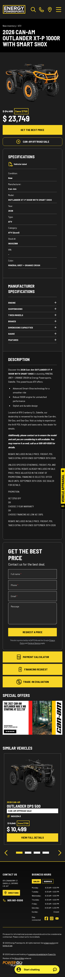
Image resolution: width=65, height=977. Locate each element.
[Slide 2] (28, 853)
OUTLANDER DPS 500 (23, 806)
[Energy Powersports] (14, 9)
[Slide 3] (37, 853)
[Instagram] (52, 918)
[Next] (59, 852)
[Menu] (58, 9)
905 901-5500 (15, 900)
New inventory (9, 25)
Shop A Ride (19, 958)
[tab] (36, 881)
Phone (14, 585)
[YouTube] (57, 918)
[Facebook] (46, 918)
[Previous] (6, 852)
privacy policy (49, 943)
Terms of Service (34, 643)
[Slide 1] (19, 853)
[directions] (50, 9)
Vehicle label (20, 164)
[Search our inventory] (33, 9)
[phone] (41, 9)
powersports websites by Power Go (42, 954)
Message (15, 606)
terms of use (7, 945)
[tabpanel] (45, 899)
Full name (16, 574)
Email (14, 596)
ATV (19, 25)
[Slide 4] (45, 853)
